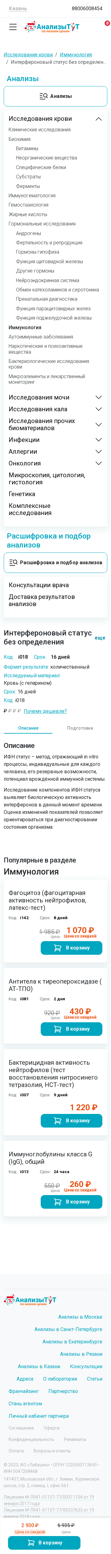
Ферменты (28, 186)
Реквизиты (75, 1439)
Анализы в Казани (39, 1366)
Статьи (94, 1379)
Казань (18, 8)
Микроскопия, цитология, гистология (47, 479)
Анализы (61, 96)
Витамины (27, 148)
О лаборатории (60, 1379)
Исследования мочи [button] (39, 397)
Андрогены (28, 233)
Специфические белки (41, 167)
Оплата (16, 1450)
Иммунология (25, 327)
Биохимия (20, 139)
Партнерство (63, 1391)
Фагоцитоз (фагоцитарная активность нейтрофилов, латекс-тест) (47, 900)
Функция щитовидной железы (49, 261)
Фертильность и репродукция (49, 243)
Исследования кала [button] (38, 409)
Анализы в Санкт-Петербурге (68, 1329)
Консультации (86, 1366)
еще (97, 638)
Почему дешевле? (45, 711)
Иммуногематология (32, 196)
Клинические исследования (40, 130)
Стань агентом (25, 1404)
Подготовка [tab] (80, 728)
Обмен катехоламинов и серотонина (57, 290)
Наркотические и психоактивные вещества (46, 349)
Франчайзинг (24, 1391)
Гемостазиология (28, 205)
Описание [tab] (28, 728)
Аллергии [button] (23, 451)
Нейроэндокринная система (47, 280)
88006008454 (87, 8)
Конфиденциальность (31, 1439)
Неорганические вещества (46, 158)
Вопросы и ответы (52, 1450)
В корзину (50, 1543)
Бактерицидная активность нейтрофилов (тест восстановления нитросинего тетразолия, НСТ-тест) (53, 1074)
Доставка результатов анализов (42, 600)
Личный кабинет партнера (39, 1416)
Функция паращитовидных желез (53, 309)
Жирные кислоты (28, 214)
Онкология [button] (25, 463)
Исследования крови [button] (40, 118)
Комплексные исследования (30, 509)
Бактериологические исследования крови (49, 364)
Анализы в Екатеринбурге (72, 1342)
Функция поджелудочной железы (54, 318)
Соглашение (21, 1427)
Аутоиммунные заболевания (41, 337)
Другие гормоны (35, 271)
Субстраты (28, 177)
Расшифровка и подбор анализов (61, 562)
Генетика (22, 494)
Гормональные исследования (42, 224)
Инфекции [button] (24, 439)
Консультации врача (39, 585)
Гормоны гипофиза (37, 252)
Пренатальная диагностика (46, 299)
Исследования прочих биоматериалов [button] (42, 424)
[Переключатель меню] (13, 27)
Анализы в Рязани (81, 1354)
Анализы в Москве (80, 1317)
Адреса (25, 1379)
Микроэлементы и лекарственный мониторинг (47, 379)
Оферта (52, 1427)
